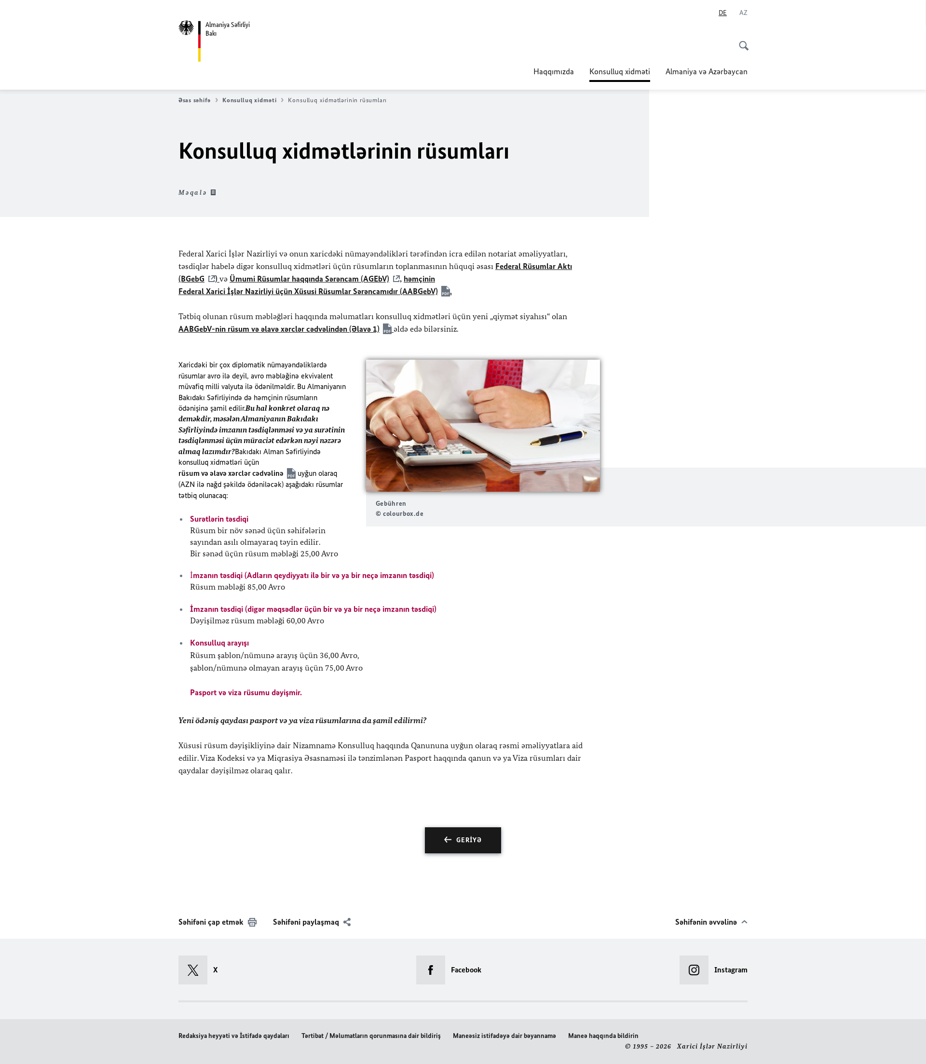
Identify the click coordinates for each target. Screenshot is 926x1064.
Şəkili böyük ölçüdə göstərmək (483, 425)
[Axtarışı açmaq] (740, 40)
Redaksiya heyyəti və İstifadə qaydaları (233, 1036)
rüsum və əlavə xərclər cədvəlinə (231, 473)
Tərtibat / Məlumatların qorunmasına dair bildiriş (371, 1036)
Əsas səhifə (194, 100)
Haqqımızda (553, 71)
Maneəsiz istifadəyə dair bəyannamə (504, 1036)
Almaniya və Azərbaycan (707, 71)
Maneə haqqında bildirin (603, 1036)
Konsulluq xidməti (619, 74)
